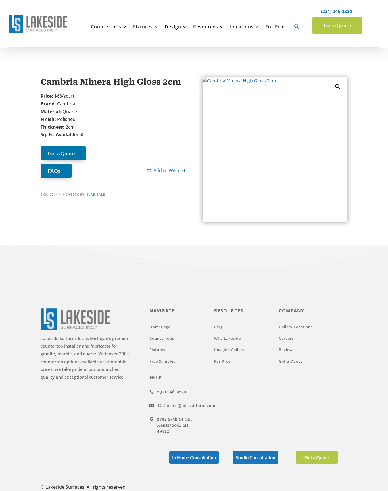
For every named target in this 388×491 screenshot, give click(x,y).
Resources (205, 27)
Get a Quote (337, 25)
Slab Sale (96, 194)
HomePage (159, 326)
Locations (242, 27)
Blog (218, 326)
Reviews (287, 349)
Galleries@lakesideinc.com (187, 405)
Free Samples (162, 361)
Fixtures (143, 27)
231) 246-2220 (171, 392)
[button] (165, 170)
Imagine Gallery (229, 349)
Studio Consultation (255, 457)
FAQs (54, 171)
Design (173, 27)
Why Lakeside (227, 338)
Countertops (106, 27)
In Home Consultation (194, 457)
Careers (286, 338)
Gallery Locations (296, 326)
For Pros (276, 27)
